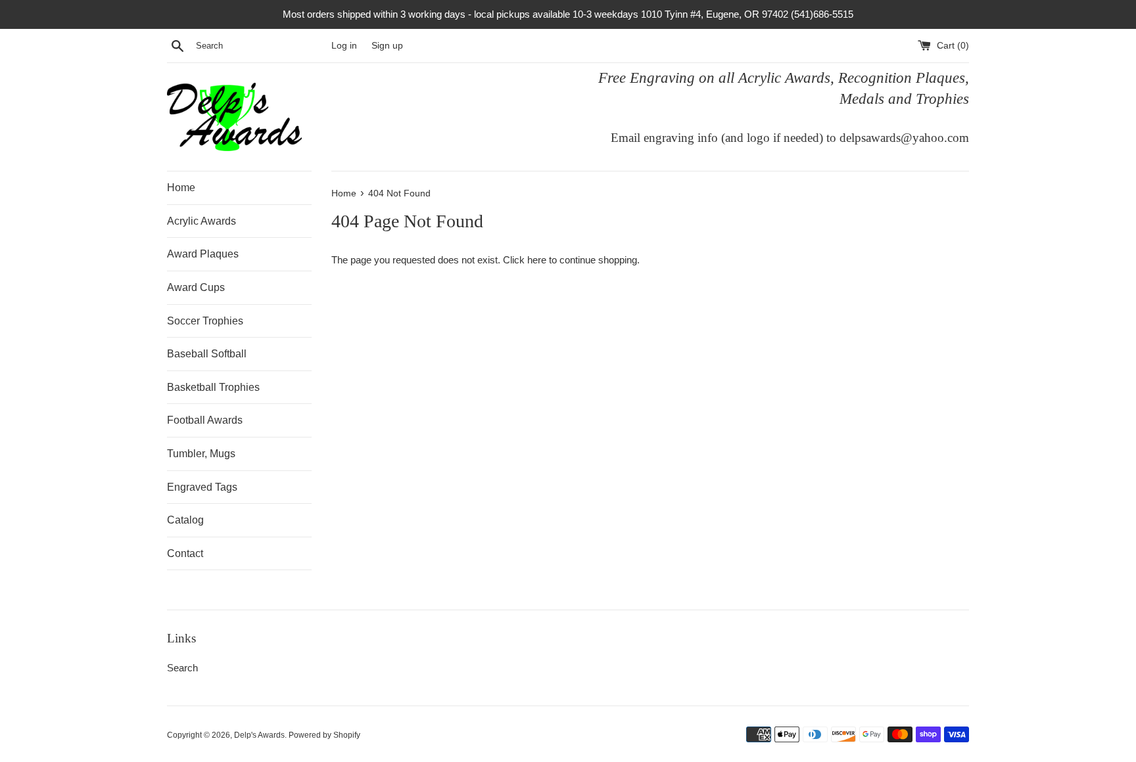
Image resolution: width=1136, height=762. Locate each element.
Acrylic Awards (201, 221)
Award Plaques (203, 253)
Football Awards (205, 420)
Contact (185, 553)
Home (181, 187)
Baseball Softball (207, 353)
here (536, 259)
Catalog (185, 520)
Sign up (387, 46)
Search (182, 667)
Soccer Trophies (205, 320)
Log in (344, 46)
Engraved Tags (202, 487)
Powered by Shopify (324, 735)
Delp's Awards (259, 735)
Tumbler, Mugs (201, 453)
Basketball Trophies (213, 387)
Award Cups (196, 287)
